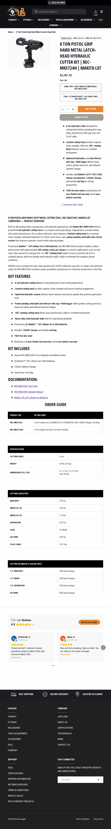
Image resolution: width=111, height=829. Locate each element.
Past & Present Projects (21, 801)
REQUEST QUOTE (81, 117)
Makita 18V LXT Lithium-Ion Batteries (31, 397)
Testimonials (65, 733)
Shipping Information (19, 779)
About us (62, 722)
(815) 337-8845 (58, 2)
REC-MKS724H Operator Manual (28, 391)
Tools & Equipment (17, 733)
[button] (8, 647)
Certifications (65, 727)
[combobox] (59, 12)
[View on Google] (14, 638)
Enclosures (14, 727)
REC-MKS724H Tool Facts (26, 386)
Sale (101, 19)
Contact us (64, 744)
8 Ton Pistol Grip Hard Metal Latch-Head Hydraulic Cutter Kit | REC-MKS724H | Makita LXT (38, 32)
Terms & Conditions (18, 790)
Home (10, 32)
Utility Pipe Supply (19, 819)
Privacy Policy (15, 795)
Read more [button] (16, 657)
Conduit (12, 716)
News (60, 739)
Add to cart (90, 109)
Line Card (63, 716)
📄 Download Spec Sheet (71, 204)
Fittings (12, 722)
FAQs (10, 767)
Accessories (14, 739)
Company (12, 750)
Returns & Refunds (18, 784)
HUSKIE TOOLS (66, 38)
